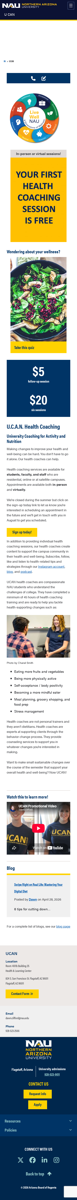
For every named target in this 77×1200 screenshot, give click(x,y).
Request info (37, 1093)
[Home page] (29, 5)
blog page (63, 926)
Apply (37, 1104)
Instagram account (51, 566)
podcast (26, 571)
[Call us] (33, 78)
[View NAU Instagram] (56, 1160)
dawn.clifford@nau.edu (17, 1018)
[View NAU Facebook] (32, 1160)
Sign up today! (22, 532)
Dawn (33, 899)
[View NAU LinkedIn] (44, 1160)
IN (5, 61)
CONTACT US (38, 1084)
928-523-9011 (52, 1074)
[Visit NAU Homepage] (38, 1049)
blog (10, 571)
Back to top (35, 1173)
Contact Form (20, 993)
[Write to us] (43, 78)
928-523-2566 (12, 1031)
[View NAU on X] (20, 1160)
